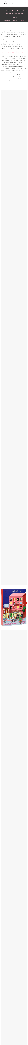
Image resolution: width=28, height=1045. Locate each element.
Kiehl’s (12, 72)
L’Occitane (4, 58)
